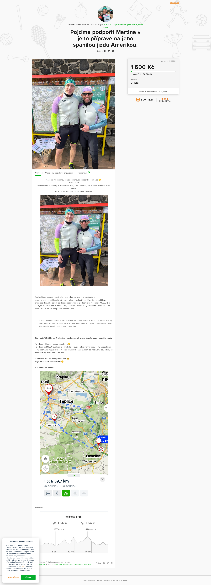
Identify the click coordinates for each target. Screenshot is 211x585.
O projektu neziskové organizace (59, 173)
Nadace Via (41, 564)
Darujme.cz (104, 580)
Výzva (38, 173)
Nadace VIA (114, 580)
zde (22, 566)
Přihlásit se (174, 2)
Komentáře (84, 172)
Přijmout (28, 577)
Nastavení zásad (13, 577)
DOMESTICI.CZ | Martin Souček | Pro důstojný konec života (72, 564)
